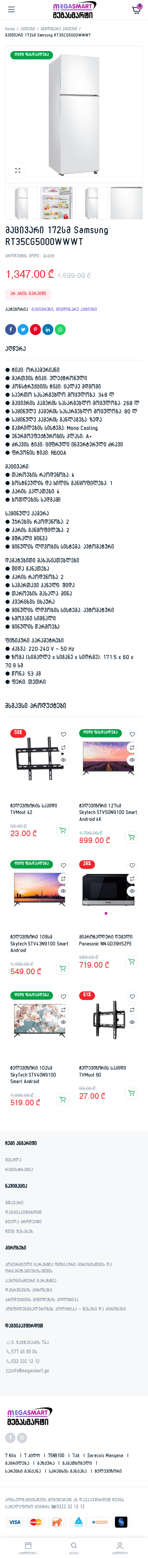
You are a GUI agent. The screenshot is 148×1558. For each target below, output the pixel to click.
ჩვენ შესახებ (19, 1232)
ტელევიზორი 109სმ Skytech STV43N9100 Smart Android (39, 944)
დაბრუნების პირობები (28, 1291)
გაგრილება (18, 1464)
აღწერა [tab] (15, 350)
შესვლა (13, 1161)
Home (10, 30)
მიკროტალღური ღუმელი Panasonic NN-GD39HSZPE (106, 941)
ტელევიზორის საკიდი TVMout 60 (102, 1072)
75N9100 (57, 1456)
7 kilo (11, 1456)
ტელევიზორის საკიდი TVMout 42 (33, 810)
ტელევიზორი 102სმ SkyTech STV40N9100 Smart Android (33, 1075)
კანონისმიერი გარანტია (30, 1281)
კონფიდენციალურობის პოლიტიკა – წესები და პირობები (65, 1310)
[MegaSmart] (74, 9)
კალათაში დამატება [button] (62, 830)
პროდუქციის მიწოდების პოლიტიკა (41, 1300)
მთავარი (14, 1204)
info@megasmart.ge (30, 1372)
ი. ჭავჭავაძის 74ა (30, 1343)
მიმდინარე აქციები (59, 30)
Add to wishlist (63, 734)
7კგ (76, 1456)
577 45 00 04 (24, 1353)
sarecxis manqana (106, 1456)
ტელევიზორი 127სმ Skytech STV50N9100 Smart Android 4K (108, 813)
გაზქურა (46, 1464)
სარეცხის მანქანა (68, 1472)
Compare (63, 747)
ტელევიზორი (108, 1472)
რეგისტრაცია (19, 1170)
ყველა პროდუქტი (23, 1222)
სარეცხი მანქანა (23, 1472)
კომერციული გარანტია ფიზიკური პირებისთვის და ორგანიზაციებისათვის (58, 1269)
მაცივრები (42, 310)
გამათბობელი (77, 1464)
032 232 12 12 (25, 1362)
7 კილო (32, 1456)
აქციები (27, 30)
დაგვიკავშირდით (23, 1213)
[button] (17, 170)
